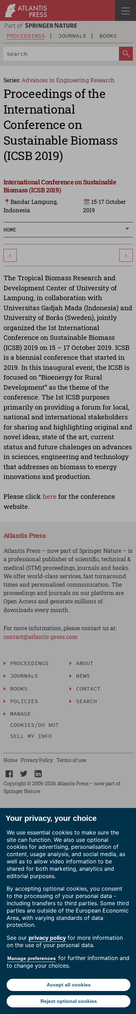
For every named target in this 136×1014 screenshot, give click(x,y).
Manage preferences (31, 958)
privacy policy (47, 937)
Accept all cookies (69, 985)
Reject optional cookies (68, 1001)
